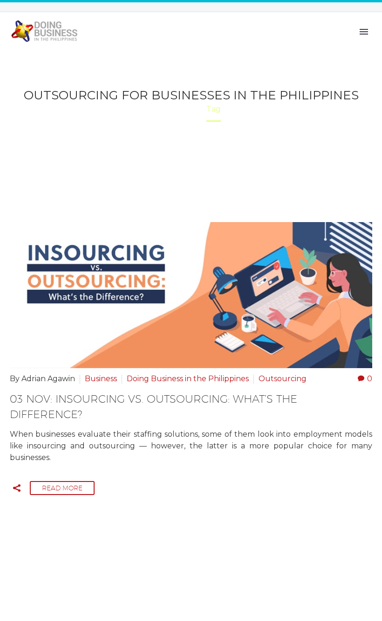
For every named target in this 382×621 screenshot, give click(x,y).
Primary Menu (363, 32)
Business (101, 378)
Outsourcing (283, 378)
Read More (62, 488)
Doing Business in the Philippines (188, 378)
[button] (17, 488)
